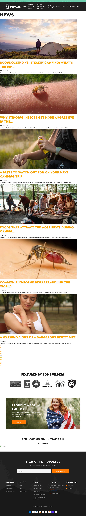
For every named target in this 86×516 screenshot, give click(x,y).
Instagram (70, 485)
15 (1, 360)
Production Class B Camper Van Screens (40, 6)
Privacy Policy (23, 491)
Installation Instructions (39, 494)
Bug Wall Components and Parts (39, 498)
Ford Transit (9, 485)
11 (1, 351)
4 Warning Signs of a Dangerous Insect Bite (38, 337)
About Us (19, 422)
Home (24, 6)
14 (1, 357)
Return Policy (37, 491)
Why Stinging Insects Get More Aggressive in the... (37, 119)
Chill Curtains (50, 6)
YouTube (70, 488)
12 (1, 353)
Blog (21, 488)
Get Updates (60, 471)
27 (1, 363)
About (58, 6)
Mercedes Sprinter (10, 491)
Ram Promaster (10, 488)
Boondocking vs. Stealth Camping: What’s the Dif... (36, 64)
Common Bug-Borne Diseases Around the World (35, 284)
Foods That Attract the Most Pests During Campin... (37, 229)
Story (21, 485)
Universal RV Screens (30, 6)
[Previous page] (0, 346)
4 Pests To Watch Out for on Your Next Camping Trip (34, 174)
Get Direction (54, 490)
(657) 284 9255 (72, 6)
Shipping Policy (37, 488)
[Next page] (0, 365)
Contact (64, 6)
